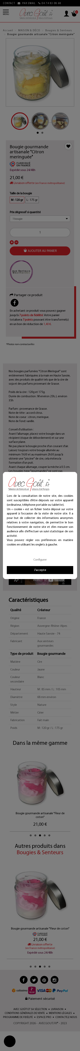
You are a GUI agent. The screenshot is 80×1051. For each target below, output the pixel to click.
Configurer (40, 559)
